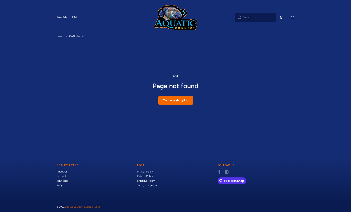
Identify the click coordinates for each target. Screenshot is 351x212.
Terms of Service (147, 185)
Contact (61, 176)
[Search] (238, 17)
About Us (62, 171)
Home (60, 36)
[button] (292, 17)
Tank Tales (63, 180)
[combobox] (255, 17)
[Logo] (175, 17)
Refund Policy (145, 176)
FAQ (59, 185)
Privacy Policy (145, 171)
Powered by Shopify (92, 207)
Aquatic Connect (73, 207)
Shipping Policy (146, 180)
